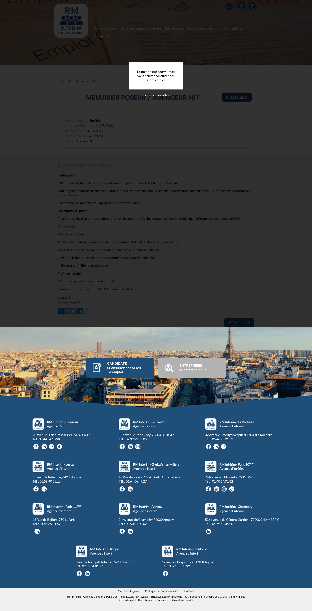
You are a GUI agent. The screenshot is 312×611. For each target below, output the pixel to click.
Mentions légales (128, 591)
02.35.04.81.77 (92, 566)
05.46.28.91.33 (222, 439)
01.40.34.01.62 (222, 481)
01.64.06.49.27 (136, 481)
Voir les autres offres (156, 95)
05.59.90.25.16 (50, 481)
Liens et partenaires (182, 600)
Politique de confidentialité (161, 591)
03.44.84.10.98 (49, 439)
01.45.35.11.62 (50, 524)
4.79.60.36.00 (223, 524)
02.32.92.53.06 (136, 439)
